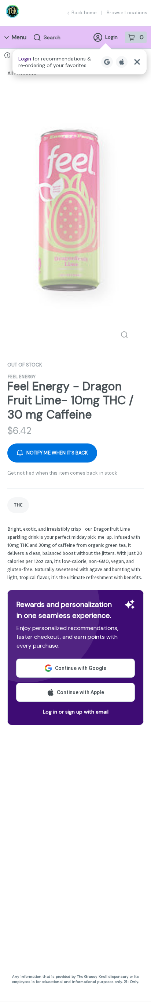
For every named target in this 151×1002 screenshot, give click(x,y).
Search (52, 37)
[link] (18, 505)
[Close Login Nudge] (137, 62)
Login (111, 37)
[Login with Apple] (122, 62)
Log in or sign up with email (75, 711)
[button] (79, 61)
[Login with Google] (107, 62)
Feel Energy (21, 376)
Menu (19, 37)
